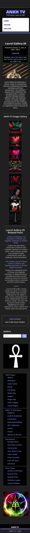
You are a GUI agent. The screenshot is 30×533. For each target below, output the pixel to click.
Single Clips (12, 399)
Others (10, 428)
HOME (6, 21)
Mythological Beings (15, 422)
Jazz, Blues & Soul (14, 451)
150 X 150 (14, 57)
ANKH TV (15, 12)
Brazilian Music (13, 442)
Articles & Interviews (15, 471)
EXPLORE (7, 29)
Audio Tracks (12, 384)
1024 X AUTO (18, 59)
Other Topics (10, 468)
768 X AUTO (8, 59)
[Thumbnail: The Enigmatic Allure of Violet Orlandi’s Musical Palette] (15, 158)
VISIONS (7, 25)
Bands (10, 387)
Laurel (15, 53)
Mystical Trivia (13, 477)
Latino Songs (12, 454)
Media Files (12, 393)
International (10, 439)
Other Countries (13, 457)
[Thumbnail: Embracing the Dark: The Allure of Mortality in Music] (15, 186)
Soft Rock (11, 464)
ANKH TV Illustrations (13, 410)
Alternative (11, 381)
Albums (10, 377)
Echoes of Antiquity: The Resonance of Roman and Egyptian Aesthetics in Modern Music (16, 240)
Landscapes (12, 419)
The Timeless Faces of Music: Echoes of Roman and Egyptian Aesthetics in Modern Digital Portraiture (16, 264)
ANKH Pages (10, 375)
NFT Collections (13, 425)
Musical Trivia (13, 474)
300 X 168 (22, 57)
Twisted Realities (14, 483)
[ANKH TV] (15, 368)
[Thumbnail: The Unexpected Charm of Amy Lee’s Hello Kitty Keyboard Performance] (15, 145)
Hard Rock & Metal (15, 445)
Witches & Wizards (15, 435)
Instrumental (12, 448)
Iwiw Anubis (15, 319)
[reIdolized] (15, 211)
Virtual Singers (13, 406)
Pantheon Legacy (14, 480)
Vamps (10, 431)
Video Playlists (13, 402)
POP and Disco (13, 460)
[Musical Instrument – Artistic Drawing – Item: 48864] (15, 224)
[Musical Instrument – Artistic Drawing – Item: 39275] (15, 171)
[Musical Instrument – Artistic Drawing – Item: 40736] (15, 133)
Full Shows (12, 390)
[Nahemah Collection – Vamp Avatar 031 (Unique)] (15, 198)
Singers (10, 396)
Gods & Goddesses (15, 416)
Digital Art (11, 413)
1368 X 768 (17, 61)
